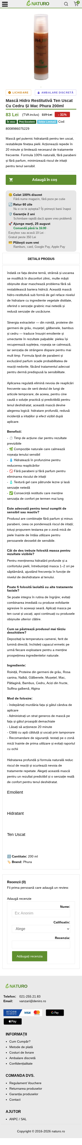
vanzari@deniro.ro (32, 1001)
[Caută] (66, 4)
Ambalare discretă (22, 1058)
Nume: (65, 906)
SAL (24, 1119)
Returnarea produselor (25, 1088)
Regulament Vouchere (25, 1083)
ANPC (13, 1119)
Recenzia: (62, 938)
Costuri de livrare (21, 1052)
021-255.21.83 (30, 996)
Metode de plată (21, 1047)
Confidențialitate (21, 1063)
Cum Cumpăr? (20, 1041)
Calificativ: (62, 922)
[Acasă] (43, 4)
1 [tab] (41, 87)
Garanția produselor (23, 1094)
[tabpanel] (41, 47)
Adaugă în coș (44, 180)
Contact (14, 1099)
